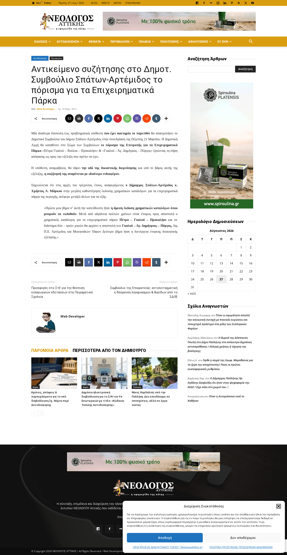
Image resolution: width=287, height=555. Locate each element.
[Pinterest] (232, 3)
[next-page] (40, 413)
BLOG (94, 2)
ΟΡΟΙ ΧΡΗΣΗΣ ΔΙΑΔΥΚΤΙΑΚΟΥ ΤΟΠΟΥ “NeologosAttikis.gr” (168, 547)
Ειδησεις (40, 41)
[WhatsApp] (127, 118)
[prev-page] (34, 413)
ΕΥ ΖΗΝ (222, 41)
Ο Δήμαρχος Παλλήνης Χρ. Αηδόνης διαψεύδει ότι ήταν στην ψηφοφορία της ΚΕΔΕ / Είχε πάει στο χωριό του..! (218, 382)
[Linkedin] (225, 3)
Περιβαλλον (119, 41)
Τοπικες (137, 387)
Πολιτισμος (169, 41)
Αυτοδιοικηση (68, 41)
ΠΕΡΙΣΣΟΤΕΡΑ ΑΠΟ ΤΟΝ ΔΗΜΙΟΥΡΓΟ (109, 350)
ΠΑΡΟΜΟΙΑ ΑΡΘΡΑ (49, 350)
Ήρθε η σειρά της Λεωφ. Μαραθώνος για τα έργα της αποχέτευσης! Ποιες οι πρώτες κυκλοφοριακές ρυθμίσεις (220, 364)
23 (250, 271)
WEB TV (105, 2)
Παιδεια (145, 41)
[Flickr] (211, 3)
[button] (278, 506)
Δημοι (35, 387)
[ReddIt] (146, 118)
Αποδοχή (165, 538)
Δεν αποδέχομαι (242, 538)
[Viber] (137, 118)
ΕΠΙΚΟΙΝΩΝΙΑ (132, 2)
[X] (245, 3)
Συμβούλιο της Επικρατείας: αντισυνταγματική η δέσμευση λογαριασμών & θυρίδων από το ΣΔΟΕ (144, 292)
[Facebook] (204, 3)
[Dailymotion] (197, 3)
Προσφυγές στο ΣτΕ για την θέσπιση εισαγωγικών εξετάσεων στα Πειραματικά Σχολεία (62, 292)
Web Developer (46, 108)
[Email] (69, 118)
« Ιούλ (192, 293)
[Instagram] (218, 3)
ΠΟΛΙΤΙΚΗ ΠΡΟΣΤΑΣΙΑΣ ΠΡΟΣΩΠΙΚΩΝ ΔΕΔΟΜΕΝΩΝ (241, 547)
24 (192, 279)
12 (211, 263)
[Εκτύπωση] (79, 118)
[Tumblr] (156, 118)
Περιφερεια (56, 58)
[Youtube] (252, 3)
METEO (117, 2)
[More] (166, 118)
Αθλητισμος (198, 41)
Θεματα (95, 41)
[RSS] (239, 3)
